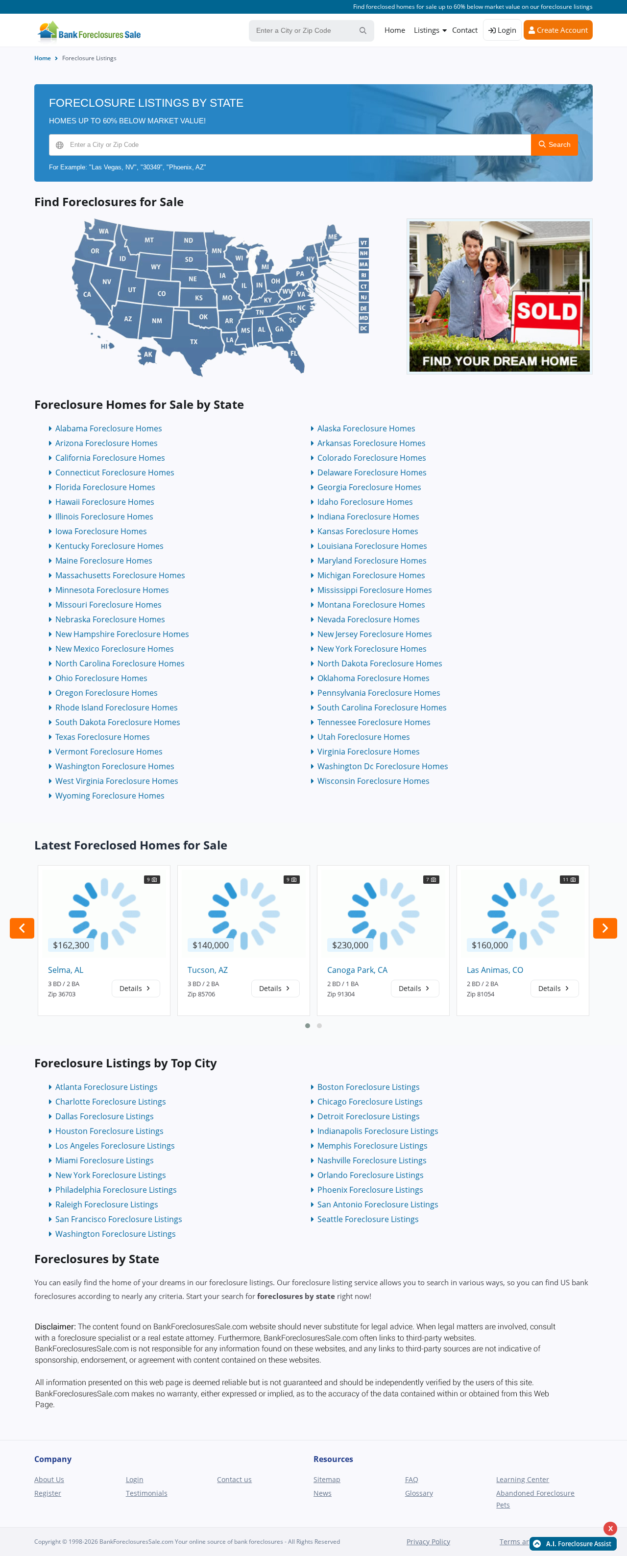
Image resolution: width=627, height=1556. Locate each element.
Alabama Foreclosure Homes (108, 428)
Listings (426, 30)
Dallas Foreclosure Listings (104, 1116)
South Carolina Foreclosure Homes (382, 707)
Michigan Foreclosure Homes (371, 575)
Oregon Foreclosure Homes (106, 692)
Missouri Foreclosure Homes (108, 604)
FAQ (411, 1479)
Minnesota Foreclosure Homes (112, 590)
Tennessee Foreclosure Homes (374, 722)
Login (506, 30)
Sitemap (327, 1479)
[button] (308, 1026)
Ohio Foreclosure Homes (101, 678)
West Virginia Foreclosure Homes (116, 781)
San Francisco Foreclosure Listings (118, 1219)
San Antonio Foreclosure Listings (377, 1204)
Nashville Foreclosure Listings (372, 1160)
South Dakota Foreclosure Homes (117, 722)
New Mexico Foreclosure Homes (114, 648)
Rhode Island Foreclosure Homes (116, 707)
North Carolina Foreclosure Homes (120, 663)
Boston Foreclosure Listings (368, 1087)
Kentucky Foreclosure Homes (109, 546)
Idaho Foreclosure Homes (365, 501)
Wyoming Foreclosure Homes (110, 795)
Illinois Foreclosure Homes (104, 516)
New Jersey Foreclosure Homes (374, 634)
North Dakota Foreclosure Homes (379, 663)
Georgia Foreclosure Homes (369, 487)
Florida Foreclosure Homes (105, 487)
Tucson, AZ (208, 970)
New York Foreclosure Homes (372, 648)
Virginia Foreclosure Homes (368, 751)
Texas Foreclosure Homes (102, 736)
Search (559, 144)
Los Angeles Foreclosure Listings (115, 1145)
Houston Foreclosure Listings (109, 1131)
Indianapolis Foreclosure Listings (377, 1131)
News (323, 1493)
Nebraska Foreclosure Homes (110, 619)
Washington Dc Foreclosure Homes (382, 766)
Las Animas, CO (495, 970)
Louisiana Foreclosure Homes (372, 546)
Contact (465, 30)
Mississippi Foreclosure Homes (374, 590)
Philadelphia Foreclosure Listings (116, 1189)
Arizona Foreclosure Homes (106, 443)
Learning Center (522, 1479)
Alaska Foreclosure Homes (366, 428)
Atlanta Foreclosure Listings (106, 1087)
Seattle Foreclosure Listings (368, 1219)
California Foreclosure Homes (110, 457)
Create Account (561, 30)
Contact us (234, 1479)
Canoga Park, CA (357, 970)
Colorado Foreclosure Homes (371, 457)
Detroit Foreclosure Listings (368, 1116)
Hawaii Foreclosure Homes (104, 501)
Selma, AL (65, 970)
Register (47, 1493)
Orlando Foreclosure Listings (370, 1175)
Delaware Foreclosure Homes (372, 472)
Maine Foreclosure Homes (103, 560)
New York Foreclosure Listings (110, 1175)
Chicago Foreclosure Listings (370, 1101)
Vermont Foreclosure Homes (109, 751)
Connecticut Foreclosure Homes (114, 472)
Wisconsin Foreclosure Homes (373, 781)
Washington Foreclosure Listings (115, 1233)
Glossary (419, 1493)
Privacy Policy (428, 1541)
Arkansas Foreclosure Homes (371, 443)
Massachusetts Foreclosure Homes (120, 575)
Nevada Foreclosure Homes (368, 619)
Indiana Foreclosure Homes (368, 516)
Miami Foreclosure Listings (104, 1160)
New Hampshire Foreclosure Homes (122, 634)
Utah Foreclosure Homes (363, 736)
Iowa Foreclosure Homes (101, 531)
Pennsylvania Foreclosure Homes (378, 692)
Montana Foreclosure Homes (371, 604)
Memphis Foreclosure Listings (372, 1145)
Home (395, 30)
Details (132, 988)
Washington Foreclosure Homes (114, 766)
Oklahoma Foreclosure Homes (373, 678)
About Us (49, 1479)
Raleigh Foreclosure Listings (106, 1204)
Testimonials (147, 1493)
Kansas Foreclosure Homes (367, 531)
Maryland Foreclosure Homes (372, 560)
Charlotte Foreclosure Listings (110, 1101)
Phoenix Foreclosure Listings (370, 1189)
